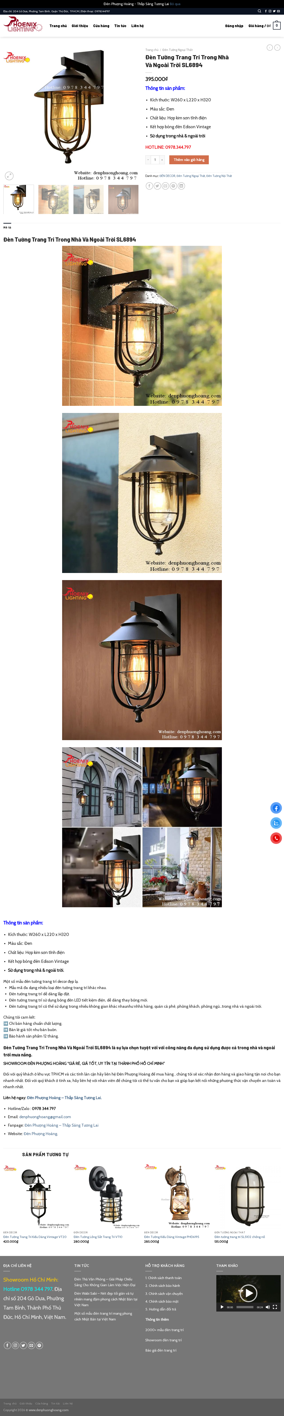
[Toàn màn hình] (275, 1307)
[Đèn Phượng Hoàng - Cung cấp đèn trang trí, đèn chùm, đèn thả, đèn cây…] (23, 26)
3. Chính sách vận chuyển (164, 1294)
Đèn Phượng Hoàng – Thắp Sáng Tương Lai (62, 1125)
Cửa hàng (101, 26)
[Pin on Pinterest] (173, 186)
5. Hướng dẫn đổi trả (160, 1309)
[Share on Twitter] (157, 186)
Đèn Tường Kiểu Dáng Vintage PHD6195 (171, 1237)
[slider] (245, 1307)
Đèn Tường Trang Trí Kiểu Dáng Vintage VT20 (35, 1237)
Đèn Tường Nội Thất (219, 176)
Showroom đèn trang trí (163, 1340)
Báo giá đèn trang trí (160, 1350)
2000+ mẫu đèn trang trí (164, 1330)
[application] (248, 1293)
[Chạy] (222, 1307)
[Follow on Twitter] (274, 11)
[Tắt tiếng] (268, 1307)
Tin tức (120, 26)
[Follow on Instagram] (270, 11)
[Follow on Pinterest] (39, 1345)
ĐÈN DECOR (167, 176)
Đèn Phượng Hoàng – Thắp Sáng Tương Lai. (64, 1097)
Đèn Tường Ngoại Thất (177, 50)
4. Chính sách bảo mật (162, 1301)
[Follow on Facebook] (265, 11)
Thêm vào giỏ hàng (189, 160)
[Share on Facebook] (149, 186)
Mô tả (7, 227)
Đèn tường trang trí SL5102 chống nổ (240, 1237)
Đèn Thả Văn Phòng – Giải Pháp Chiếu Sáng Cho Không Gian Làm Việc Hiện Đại (104, 1282)
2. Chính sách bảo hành (162, 1286)
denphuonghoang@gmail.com (45, 1116)
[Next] (130, 113)
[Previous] (12, 113)
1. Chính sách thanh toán (163, 1278)
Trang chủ (58, 26)
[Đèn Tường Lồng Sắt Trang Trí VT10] (107, 1196)
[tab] (7, 227)
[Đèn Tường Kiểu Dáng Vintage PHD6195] (177, 1196)
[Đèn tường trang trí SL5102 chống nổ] (248, 1196)
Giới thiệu (80, 26)
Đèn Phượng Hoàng (40, 1133)
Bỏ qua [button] (175, 4)
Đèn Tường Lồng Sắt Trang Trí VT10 (98, 1237)
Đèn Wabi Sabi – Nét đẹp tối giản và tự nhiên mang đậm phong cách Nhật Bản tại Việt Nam (105, 1299)
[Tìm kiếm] (259, 11)
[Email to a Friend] (165, 186)
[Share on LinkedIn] (181, 186)
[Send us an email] (278, 11)
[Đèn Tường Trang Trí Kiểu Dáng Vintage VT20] (36, 1196)
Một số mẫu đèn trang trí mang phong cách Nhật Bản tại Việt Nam (103, 1316)
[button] (248, 1293)
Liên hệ (137, 26)
